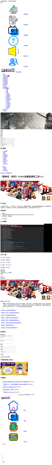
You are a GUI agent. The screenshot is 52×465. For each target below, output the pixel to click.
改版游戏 (5, 84)
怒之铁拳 (5, 170)
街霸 (7, 92)
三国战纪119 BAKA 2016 (9, 392)
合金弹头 (8, 96)
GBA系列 (8, 103)
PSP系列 (8, 106)
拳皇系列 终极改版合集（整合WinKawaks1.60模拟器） (16, 381)
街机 (7, 89)
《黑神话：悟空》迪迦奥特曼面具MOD (10, 320)
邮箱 (2, 349)
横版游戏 (5, 78)
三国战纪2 (5, 155)
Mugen (4, 85)
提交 (2, 354)
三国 (4, 162)
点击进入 (8, 257)
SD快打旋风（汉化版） (8, 389)
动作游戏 (5, 82)
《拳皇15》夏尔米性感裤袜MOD (8, 310)
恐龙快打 (8, 98)
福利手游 (6, 75)
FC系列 (7, 100)
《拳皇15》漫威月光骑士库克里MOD (9, 317)
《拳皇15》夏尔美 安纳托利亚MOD (9, 327)
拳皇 (7, 91)
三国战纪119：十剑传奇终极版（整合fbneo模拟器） (15, 384)
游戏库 (4, 110)
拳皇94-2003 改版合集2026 (9, 387)
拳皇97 (4, 159)
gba (4, 166)
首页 (4, 74)
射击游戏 (5, 81)
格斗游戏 (5, 80)
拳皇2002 (5, 161)
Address (2, 351)
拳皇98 (4, 167)
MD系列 (8, 102)
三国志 (4, 158)
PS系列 (7, 107)
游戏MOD (9, 172)
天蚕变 (4, 169)
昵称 (2, 346)
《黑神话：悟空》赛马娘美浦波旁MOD (10, 312)
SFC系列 (8, 105)
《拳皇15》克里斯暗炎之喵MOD (8, 315)
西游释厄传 (8, 99)
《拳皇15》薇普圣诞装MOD (7, 325)
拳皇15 (4, 154)
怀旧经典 (5, 88)
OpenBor (5, 86)
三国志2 (8, 93)
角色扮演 (5, 77)
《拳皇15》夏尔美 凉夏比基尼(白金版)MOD (11, 322)
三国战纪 (8, 95)
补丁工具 (5, 109)
